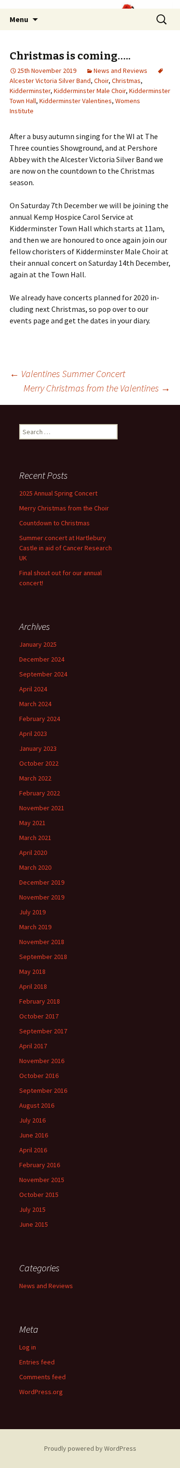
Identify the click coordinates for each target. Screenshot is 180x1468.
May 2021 (32, 822)
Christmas (126, 80)
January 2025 (38, 644)
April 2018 (33, 986)
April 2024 (33, 689)
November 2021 (41, 808)
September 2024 (43, 674)
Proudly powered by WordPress (90, 1448)
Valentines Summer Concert (67, 373)
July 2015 (32, 1209)
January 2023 (38, 748)
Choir (101, 80)
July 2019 (32, 912)
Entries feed (37, 1362)
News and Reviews (120, 70)
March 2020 (35, 867)
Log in (27, 1347)
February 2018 (39, 1001)
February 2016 (39, 1164)
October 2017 (39, 1016)
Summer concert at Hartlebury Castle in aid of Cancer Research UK (65, 547)
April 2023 (33, 733)
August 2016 (36, 1105)
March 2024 (35, 703)
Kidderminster (30, 90)
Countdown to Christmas (54, 523)
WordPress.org (41, 1391)
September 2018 (43, 956)
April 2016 (33, 1150)
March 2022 (35, 778)
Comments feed (42, 1377)
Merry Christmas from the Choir (64, 508)
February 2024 (39, 718)
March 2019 (35, 927)
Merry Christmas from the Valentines (97, 388)
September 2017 (43, 1031)
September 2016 (43, 1090)
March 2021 (35, 837)
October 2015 (39, 1194)
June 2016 (33, 1135)
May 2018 (32, 971)
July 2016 (32, 1120)
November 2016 (41, 1060)
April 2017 (33, 1046)
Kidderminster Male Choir (90, 90)
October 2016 (39, 1075)
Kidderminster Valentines (75, 100)
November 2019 (41, 897)
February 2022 (39, 793)
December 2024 (41, 659)
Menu (19, 19)
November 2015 (41, 1179)
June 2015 (33, 1224)
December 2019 (41, 882)
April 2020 (33, 852)
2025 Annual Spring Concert (58, 493)
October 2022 (39, 763)
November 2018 (41, 941)
